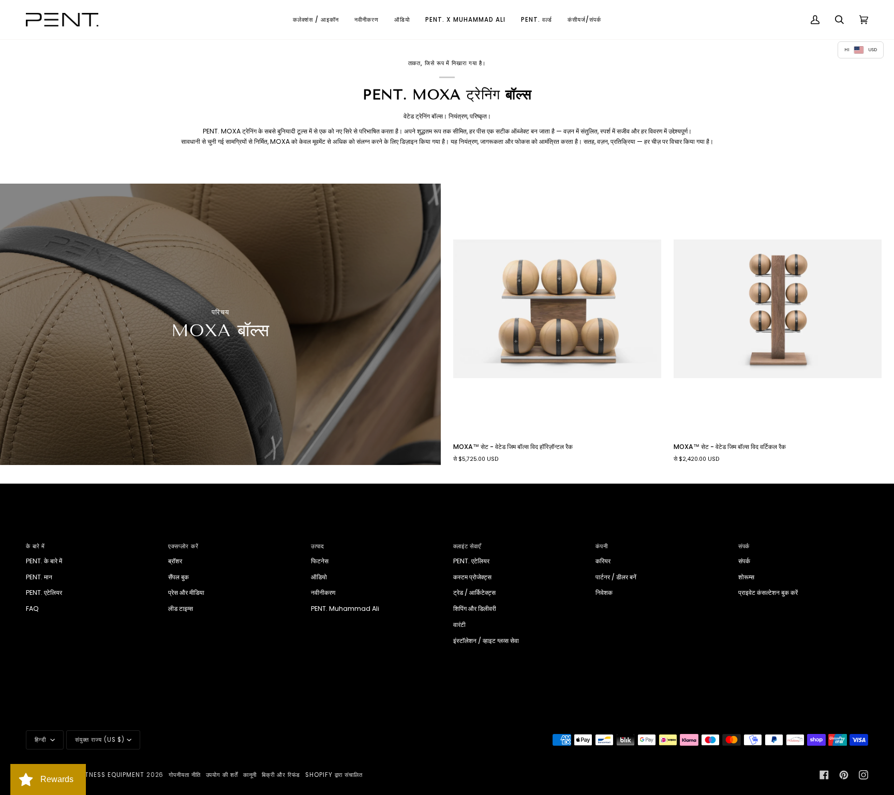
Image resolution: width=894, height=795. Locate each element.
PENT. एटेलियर (44, 592)
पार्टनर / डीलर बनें (615, 577)
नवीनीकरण (323, 592)
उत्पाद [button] (318, 546)
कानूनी (250, 775)
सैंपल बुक (178, 577)
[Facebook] (824, 774)
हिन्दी (41, 740)
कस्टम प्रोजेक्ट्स (472, 577)
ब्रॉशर (175, 561)
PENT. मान (39, 577)
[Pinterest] (843, 774)
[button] (316, 19)
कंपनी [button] (601, 546)
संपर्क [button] (744, 546)
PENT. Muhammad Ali (345, 608)
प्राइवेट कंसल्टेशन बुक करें (768, 592)
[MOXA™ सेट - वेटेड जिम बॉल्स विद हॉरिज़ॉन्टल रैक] (557, 308)
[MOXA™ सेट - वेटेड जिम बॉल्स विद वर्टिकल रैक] (778, 308)
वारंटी (459, 624)
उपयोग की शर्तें (222, 775)
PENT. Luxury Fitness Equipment (90, 775)
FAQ (32, 608)
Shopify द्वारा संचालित (334, 775)
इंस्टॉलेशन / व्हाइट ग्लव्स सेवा (486, 640)
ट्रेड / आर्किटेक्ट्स (474, 592)
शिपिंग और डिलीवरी (474, 608)
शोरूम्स (746, 577)
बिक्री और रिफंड (281, 775)
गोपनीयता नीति (184, 775)
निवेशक (604, 592)
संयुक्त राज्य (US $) (100, 740)
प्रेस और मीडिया (186, 592)
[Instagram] (863, 774)
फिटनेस (320, 561)
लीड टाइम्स (180, 608)
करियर (602, 561)
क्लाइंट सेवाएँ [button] (467, 546)
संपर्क (744, 561)
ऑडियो (319, 577)
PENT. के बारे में (44, 561)
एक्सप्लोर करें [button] (183, 546)
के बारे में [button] (35, 546)
